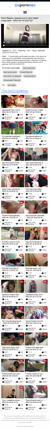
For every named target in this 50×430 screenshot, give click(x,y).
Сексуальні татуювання (12, 76)
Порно (19, 426)
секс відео (12, 85)
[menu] (25, 12)
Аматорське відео (10, 72)
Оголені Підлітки (26, 72)
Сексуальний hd (29, 76)
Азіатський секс (29, 68)
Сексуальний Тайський (12, 80)
